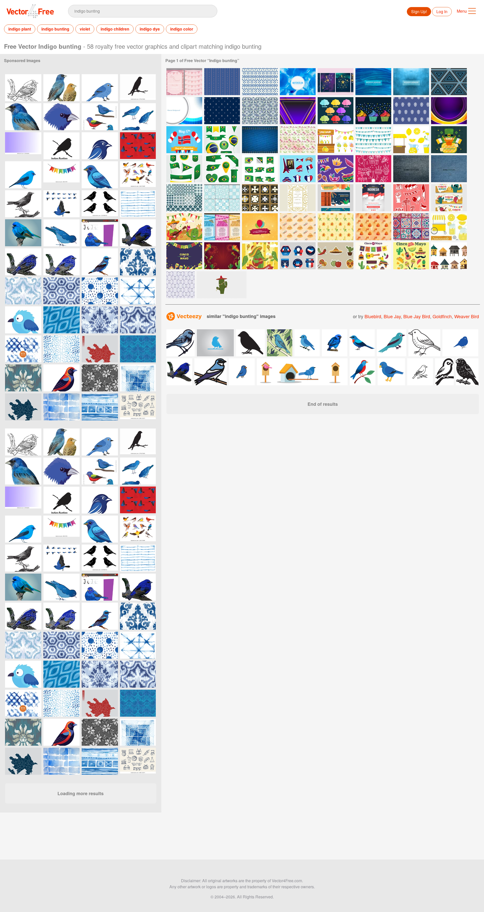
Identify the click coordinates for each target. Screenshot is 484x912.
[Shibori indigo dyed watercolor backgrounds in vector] (23, 348)
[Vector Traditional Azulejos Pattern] (260, 110)
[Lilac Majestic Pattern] (449, 110)
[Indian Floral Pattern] (411, 110)
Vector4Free (30, 11)
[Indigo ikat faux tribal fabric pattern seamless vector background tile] (23, 290)
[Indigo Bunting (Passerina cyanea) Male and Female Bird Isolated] (61, 87)
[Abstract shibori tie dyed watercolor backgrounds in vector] (138, 377)
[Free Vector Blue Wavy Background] (184, 110)
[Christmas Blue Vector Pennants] (373, 139)
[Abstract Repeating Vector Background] (180, 284)
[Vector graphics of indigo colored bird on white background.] (61, 232)
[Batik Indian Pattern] (222, 110)
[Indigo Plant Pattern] (222, 81)
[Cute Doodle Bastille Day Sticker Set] (298, 168)
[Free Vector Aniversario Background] (260, 226)
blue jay (392, 316)
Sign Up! (419, 11)
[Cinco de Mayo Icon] (335, 255)
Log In (441, 11)
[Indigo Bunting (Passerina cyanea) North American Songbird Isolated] (23, 116)
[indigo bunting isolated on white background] (100, 174)
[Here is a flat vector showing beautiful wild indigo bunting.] (100, 87)
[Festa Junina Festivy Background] (222, 255)
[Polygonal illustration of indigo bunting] (23, 232)
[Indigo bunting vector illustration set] (100, 203)
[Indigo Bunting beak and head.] (61, 116)
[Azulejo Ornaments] (411, 226)
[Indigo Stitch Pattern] (260, 81)
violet (85, 29)
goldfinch (442, 316)
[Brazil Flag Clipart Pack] (222, 139)
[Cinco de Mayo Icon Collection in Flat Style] (373, 255)
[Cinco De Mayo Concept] (184, 226)
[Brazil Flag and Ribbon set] (260, 168)
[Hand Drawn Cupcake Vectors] (373, 110)
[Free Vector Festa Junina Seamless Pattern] (298, 226)
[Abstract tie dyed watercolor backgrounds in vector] (100, 406)
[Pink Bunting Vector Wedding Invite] (184, 81)
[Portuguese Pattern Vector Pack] (184, 197)
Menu (462, 11)
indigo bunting (55, 29)
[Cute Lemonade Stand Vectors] (335, 139)
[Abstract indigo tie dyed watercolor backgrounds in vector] (138, 203)
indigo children (115, 29)
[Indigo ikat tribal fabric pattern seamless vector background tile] (138, 319)
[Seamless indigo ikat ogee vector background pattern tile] (61, 319)
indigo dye (150, 29)
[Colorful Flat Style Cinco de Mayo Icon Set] (411, 255)
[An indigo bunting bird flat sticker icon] (23, 319)
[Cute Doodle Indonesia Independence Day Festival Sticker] (411, 197)
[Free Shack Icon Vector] (449, 255)
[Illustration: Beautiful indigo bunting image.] (23, 87)
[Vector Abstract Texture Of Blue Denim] (260, 139)
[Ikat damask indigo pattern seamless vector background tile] (100, 319)
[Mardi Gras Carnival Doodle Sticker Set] (335, 168)
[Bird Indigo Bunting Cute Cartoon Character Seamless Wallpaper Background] (138, 145)
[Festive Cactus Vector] (222, 284)
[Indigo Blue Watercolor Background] (298, 81)
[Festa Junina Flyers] (222, 226)
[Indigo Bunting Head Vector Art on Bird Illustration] (100, 145)
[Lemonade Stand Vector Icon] (411, 139)
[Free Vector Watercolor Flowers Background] (298, 139)
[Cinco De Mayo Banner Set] (449, 197)
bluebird (373, 316)
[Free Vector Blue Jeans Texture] (449, 168)
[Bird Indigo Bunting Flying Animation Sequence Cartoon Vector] (61, 203)
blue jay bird (416, 316)
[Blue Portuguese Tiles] (222, 197)
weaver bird (466, 316)
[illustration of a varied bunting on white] (61, 377)
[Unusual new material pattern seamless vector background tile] (138, 348)
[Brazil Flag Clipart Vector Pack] (184, 168)
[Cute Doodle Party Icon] (373, 168)
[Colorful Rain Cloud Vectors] (335, 110)
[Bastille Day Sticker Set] (298, 255)
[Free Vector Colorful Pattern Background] (449, 81)
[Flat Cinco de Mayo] (260, 255)
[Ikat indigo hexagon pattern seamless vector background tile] (61, 290)
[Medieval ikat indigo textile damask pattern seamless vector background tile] (138, 261)
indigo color (181, 29)
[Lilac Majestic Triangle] (298, 110)
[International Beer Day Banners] (335, 197)
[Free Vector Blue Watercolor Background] (411, 81)
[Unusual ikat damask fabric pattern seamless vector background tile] (23, 377)
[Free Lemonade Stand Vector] (449, 226)
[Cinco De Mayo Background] (184, 255)
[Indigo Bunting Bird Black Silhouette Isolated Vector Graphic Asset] (138, 87)
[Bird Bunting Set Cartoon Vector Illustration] (100, 116)
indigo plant (19, 29)
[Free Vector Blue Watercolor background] (373, 81)
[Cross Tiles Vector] (260, 197)
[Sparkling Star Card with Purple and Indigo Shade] (335, 81)
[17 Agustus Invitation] (373, 197)
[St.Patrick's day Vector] (449, 139)
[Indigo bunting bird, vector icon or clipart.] (100, 261)
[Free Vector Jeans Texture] (411, 168)
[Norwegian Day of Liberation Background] (184, 139)
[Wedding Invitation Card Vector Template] (298, 197)
